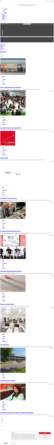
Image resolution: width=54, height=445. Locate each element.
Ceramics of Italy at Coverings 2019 (10, 128)
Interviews (3, 17)
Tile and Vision (4, 344)
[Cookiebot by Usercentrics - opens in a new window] (5, 443)
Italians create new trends (7, 380)
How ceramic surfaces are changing (10, 87)
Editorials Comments (5, 13)
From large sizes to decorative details (11, 271)
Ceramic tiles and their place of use (10, 231)
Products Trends (4, 18)
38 (2, 421)
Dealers (4, 79)
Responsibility (4, 15)
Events (3, 14)
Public (3, 83)
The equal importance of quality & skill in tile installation (17, 412)
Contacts (5, 12)
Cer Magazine (5, 8)
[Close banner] (52, 432)
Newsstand (5, 9)
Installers (4, 341)
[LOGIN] (45, 2)
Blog (4, 11)
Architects (4, 119)
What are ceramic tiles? (7, 304)
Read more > (52, 90)
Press (4, 10)
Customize (44, 435)
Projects (1, 49)
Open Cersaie (4, 158)
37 (2, 420)
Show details (13, 443)
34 (2, 418)
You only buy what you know (8, 198)
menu (3, 7)
